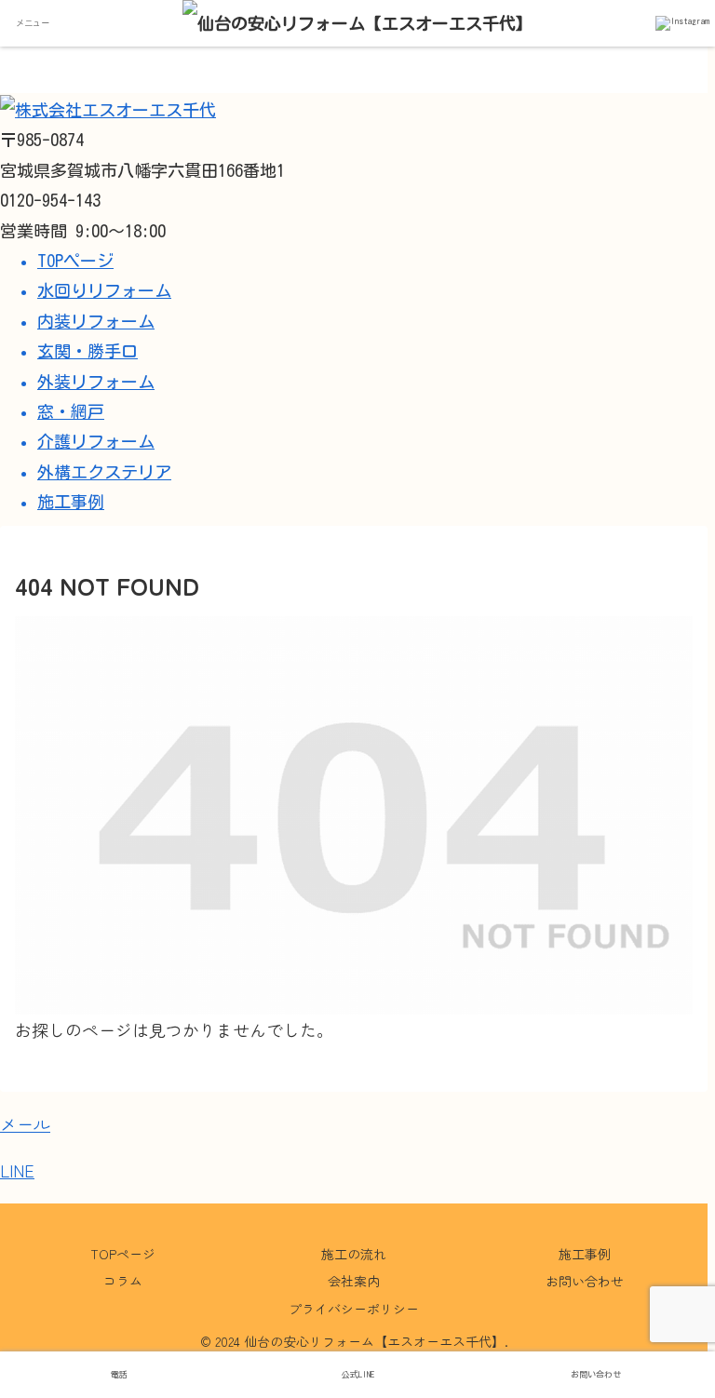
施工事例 (585, 1253)
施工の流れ (353, 1253)
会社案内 (354, 1280)
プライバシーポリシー (354, 1308)
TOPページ (122, 1253)
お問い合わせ (585, 1280)
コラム (122, 1280)
